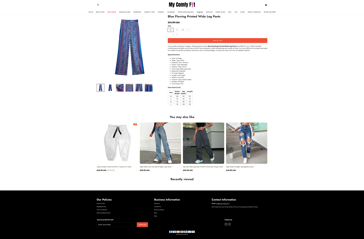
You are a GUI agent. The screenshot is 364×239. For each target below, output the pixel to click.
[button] (98, 5)
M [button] (183, 30)
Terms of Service (102, 210)
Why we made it (159, 210)
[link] (209, 12)
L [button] (188, 30)
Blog (155, 213)
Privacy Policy (101, 203)
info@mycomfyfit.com (222, 203)
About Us (157, 203)
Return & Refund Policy (103, 213)
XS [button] (170, 30)
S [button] (176, 30)
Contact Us (157, 207)
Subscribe (142, 225)
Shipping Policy (101, 207)
